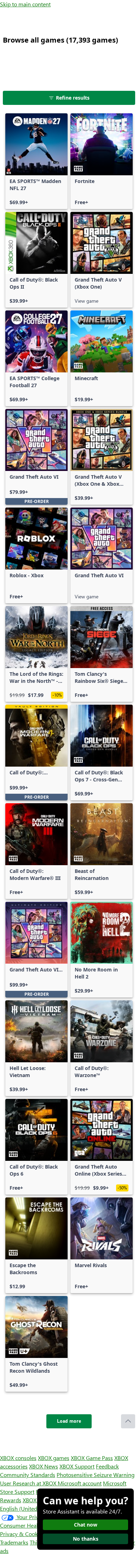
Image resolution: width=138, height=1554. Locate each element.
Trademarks (14, 1542)
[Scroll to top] (128, 1421)
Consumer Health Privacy (31, 1525)
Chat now (85, 1524)
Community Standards (27, 1474)
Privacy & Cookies (22, 1533)
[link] (36, 161)
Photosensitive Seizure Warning (95, 1474)
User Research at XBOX (29, 1483)
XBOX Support (76, 1466)
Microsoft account (80, 1483)
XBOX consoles (18, 1457)
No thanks (85, 1538)
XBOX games (53, 1457)
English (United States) (27, 1508)
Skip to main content (25, 4)
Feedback (107, 1466)
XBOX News (43, 1466)
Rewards (10, 1500)
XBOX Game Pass (92, 1457)
